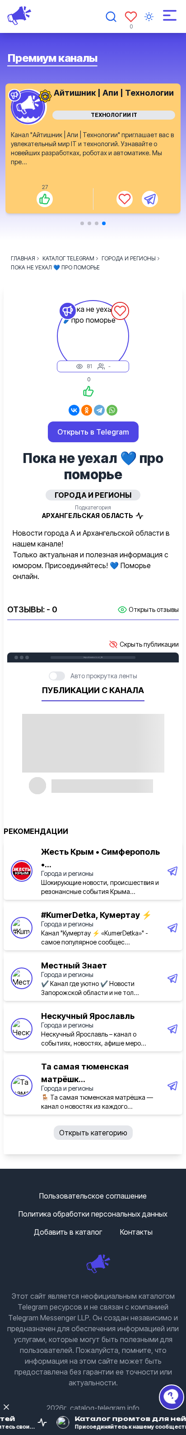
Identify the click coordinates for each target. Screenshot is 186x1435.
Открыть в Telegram (93, 431)
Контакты (136, 1231)
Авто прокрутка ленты (103, 676)
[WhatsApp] (112, 410)
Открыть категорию (93, 1132)
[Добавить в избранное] (124, 199)
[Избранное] (131, 16)
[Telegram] (99, 410)
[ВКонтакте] (74, 410)
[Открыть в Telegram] (150, 199)
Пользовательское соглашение (93, 1195)
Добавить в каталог (68, 1231)
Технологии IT (114, 114)
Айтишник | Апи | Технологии (114, 92)
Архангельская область (87, 515)
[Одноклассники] (86, 410)
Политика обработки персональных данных (93, 1213)
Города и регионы (67, 873)
